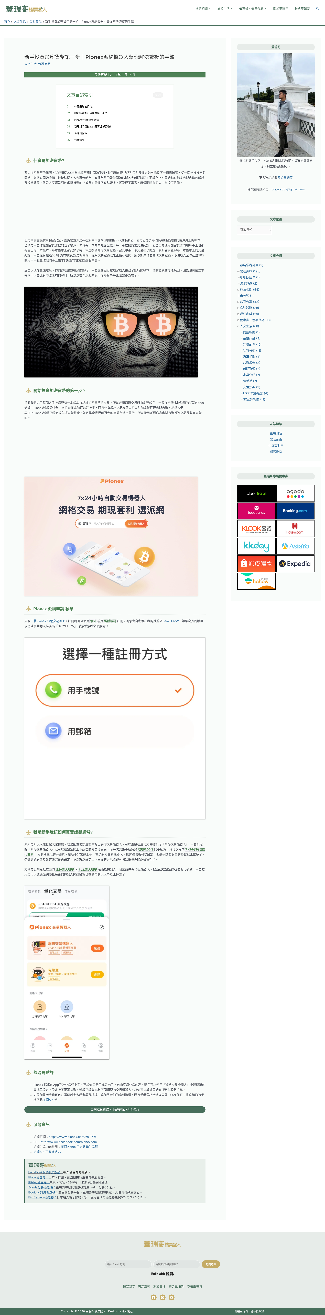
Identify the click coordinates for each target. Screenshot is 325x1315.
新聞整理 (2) (251, 369)
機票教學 (129, 1286)
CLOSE (158, 95)
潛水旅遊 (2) (248, 283)
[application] (209, 9)
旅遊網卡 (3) (251, 363)
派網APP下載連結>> (48, 1152)
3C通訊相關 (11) (254, 399)
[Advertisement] (114, 214)
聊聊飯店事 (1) (250, 277)
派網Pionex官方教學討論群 (79, 1147)
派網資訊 (79, 140)
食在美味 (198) (250, 271)
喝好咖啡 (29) (249, 314)
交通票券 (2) (251, 387)
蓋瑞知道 (276, 433)
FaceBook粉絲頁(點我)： (45, 1172)
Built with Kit (162, 1274)
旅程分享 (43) (249, 302)
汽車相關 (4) (252, 356)
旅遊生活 (159, 1286)
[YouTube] (172, 1297)
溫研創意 (127, 1311)
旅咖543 (276, 451)
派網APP (49, 1100)
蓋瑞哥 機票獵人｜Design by (103, 1311)
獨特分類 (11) (252, 350)
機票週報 (144, 1286)
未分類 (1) (247, 295)
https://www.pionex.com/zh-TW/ (72, 1137)
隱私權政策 (257, 1311)
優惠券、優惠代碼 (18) (255, 320)
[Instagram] (163, 1297)
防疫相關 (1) (251, 332)
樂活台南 (276, 439)
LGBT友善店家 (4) (255, 393)
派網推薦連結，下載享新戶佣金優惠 (115, 1109)
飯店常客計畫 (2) (251, 265)
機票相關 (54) (249, 289)
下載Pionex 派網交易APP (47, 621)
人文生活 (30, 64)
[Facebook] (154, 1297)
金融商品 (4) (252, 338)
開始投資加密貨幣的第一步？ (90, 113)
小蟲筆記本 (276, 445)
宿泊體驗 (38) (249, 308)
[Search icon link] (317, 9)
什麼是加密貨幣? (83, 106)
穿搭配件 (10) (252, 344)
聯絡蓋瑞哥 (194, 1286)
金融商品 (44, 64)
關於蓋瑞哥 (285, 178)
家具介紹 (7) (251, 375)
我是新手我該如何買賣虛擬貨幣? (92, 126)
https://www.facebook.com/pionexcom (68, 1142)
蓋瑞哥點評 (80, 133)
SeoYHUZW (170, 621)
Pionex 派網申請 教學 (86, 120)
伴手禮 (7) (250, 381)
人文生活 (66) (249, 326)
